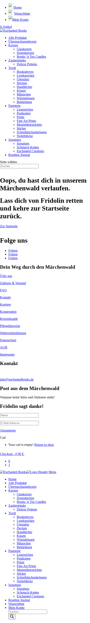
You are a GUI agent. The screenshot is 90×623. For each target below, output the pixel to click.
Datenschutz (8, 340)
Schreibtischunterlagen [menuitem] (32, 577)
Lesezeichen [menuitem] (25, 554)
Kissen (21, 90)
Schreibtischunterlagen (32, 132)
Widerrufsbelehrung (13, 333)
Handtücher (24, 87)
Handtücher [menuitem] (24, 532)
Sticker (21, 128)
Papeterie (14, 105)
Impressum (7, 354)
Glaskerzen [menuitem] (24, 494)
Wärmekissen (26, 98)
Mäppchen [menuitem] (24, 543)
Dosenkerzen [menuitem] (25, 498)
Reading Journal (19, 155)
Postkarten (24, 113)
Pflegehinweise (10, 326)
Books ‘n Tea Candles (31, 56)
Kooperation (8, 311)
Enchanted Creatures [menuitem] (30, 596)
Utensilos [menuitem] (23, 524)
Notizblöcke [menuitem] (25, 581)
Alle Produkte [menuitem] (17, 483)
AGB (3, 347)
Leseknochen (25, 75)
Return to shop (44, 444)
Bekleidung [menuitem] (24, 547)
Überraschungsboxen (22, 41)
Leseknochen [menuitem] (25, 520)
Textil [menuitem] (12, 513)
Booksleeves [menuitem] (25, 517)
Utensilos (23, 79)
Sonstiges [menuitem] (14, 585)
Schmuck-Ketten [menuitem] (28, 592)
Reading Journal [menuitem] (19, 600)
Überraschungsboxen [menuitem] (22, 486)
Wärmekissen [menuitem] (26, 539)
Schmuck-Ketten (28, 147)
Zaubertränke (17, 60)
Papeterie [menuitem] (14, 551)
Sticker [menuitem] (21, 573)
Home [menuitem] (12, 479)
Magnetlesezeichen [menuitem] (29, 570)
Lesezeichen (25, 109)
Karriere (5, 304)
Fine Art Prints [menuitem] (26, 566)
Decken (22, 83)
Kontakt (5, 297)
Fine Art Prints (26, 121)
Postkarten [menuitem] (24, 558)
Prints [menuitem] (20, 562)
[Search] (11, 617)
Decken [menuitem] (22, 528)
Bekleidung (24, 102)
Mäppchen (24, 94)
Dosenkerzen (25, 53)
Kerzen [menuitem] (13, 490)
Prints (20, 117)
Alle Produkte (17, 37)
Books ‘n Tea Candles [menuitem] (31, 502)
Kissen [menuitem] (21, 536)
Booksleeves (25, 71)
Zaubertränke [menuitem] (17, 505)
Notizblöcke (25, 136)
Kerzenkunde (9, 319)
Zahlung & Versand (13, 283)
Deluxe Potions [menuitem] (27, 509)
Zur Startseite (9, 226)
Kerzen (13, 45)
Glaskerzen (24, 49)
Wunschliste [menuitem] (16, 604)
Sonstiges (14, 139)
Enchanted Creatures (30, 151)
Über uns (6, 276)
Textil (12, 68)
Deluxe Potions (27, 64)
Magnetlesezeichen (29, 124)
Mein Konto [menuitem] (16, 607)
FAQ (3, 290)
